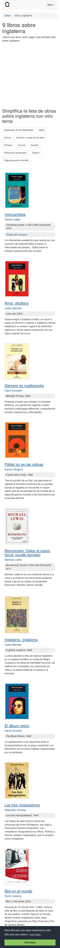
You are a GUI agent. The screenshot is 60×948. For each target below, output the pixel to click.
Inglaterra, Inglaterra (21, 639)
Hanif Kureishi (13, 390)
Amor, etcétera (16, 303)
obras (8, 15)
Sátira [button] (41, 129)
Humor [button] (7, 137)
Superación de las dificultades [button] (18, 129)
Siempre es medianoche (24, 385)
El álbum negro (17, 725)
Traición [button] (36, 152)
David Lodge (12, 219)
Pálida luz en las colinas (24, 464)
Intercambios (15, 214)
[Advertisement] (30, 75)
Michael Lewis (13, 559)
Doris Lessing (13, 896)
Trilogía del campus (16, 234)
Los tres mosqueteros (22, 804)
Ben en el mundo (18, 890)
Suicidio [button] (34, 145)
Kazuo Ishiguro (14, 469)
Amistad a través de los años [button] (30, 137)
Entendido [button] (30, 942)
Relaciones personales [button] (15, 152)
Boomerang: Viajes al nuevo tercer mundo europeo (27, 552)
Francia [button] (21, 145)
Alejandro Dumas (15, 810)
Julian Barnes (13, 308)
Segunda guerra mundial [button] (16, 160)
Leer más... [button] (36, 934)
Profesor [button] (8, 145)
